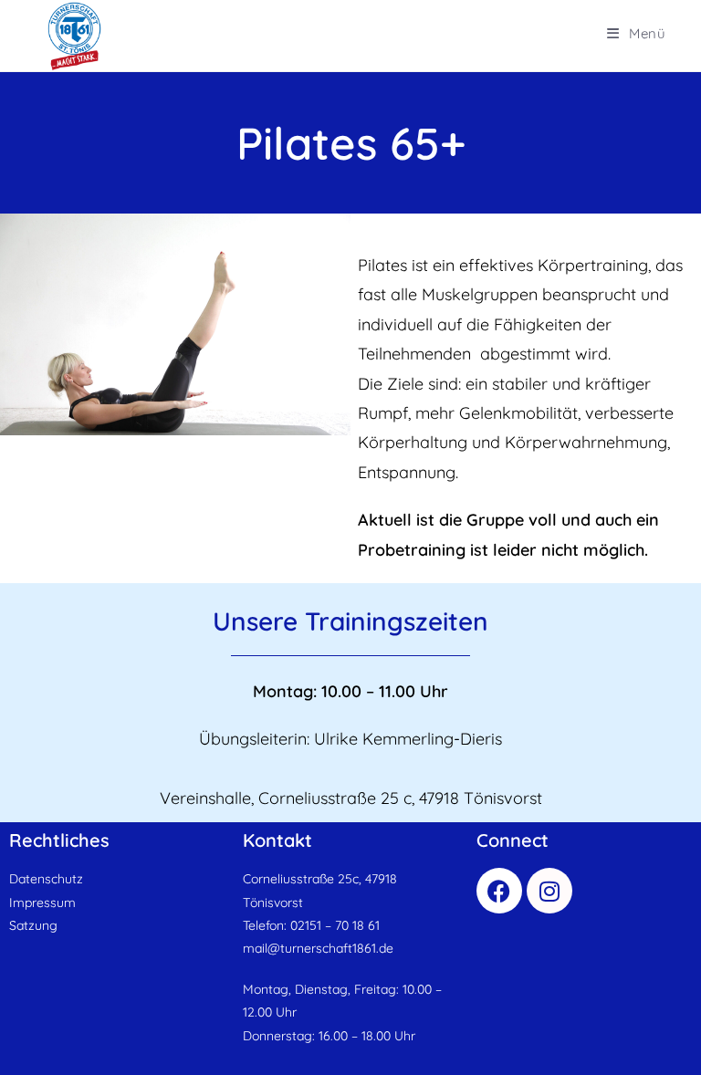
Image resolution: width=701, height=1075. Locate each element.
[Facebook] (499, 890)
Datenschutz (46, 879)
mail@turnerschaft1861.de (318, 948)
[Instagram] (549, 890)
